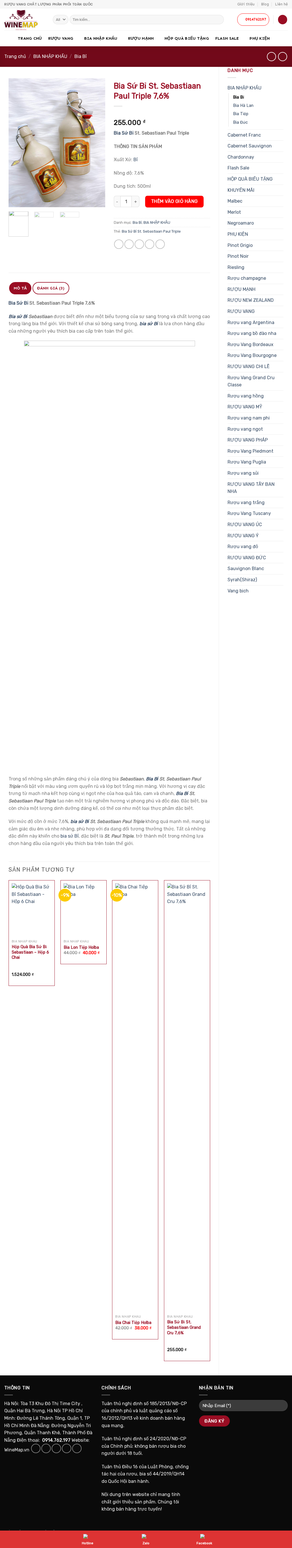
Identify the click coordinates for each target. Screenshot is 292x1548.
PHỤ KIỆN (260, 38)
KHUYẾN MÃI (241, 190)
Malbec (235, 201)
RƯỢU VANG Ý (243, 535)
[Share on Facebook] (118, 244)
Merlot (234, 212)
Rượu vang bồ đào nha (252, 333)
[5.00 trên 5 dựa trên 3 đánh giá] (162, 113)
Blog (265, 4)
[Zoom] (16, 200)
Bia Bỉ (80, 56)
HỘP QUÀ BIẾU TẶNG (187, 38)
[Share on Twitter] (129, 244)
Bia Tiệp (240, 113)
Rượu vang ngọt (245, 429)
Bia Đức (240, 122)
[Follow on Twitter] (56, 1448)
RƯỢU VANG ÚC (245, 524)
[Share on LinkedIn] (160, 244)
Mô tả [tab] (20, 288)
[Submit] (218, 20)
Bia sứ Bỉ (18, 316)
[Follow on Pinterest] (77, 1448)
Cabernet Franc (244, 135)
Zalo (146, 1543)
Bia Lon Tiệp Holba (81, 947)
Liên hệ (281, 4)
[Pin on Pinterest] (149, 244)
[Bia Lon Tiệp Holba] (84, 910)
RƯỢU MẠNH (141, 38)
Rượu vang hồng (246, 396)
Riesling (236, 267)
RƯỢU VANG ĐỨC (247, 557)
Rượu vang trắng (246, 502)
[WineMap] (24, 19)
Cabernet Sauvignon (250, 146)
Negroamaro (241, 223)
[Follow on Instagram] (46, 1448)
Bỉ (135, 159)
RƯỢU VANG (61, 38)
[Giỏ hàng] (282, 19)
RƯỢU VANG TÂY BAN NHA (251, 488)
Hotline (87, 1543)
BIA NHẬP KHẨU (100, 38)
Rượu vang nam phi (249, 418)
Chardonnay (241, 157)
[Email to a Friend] (139, 244)
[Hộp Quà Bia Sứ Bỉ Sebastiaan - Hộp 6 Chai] (32, 910)
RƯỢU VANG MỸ (245, 407)
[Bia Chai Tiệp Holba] (135, 1097)
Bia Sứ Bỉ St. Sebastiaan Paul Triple (151, 231)
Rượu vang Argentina (251, 322)
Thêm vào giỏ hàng (174, 201)
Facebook (204, 1543)
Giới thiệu (246, 4)
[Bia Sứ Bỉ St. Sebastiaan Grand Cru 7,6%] (187, 1097)
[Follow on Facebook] (35, 1448)
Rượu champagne (247, 278)
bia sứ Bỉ (79, 821)
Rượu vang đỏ (243, 546)
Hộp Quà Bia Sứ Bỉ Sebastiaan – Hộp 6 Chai (30, 952)
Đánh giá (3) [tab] (50, 288)
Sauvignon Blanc (246, 568)
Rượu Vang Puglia (247, 462)
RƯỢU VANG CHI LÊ (248, 366)
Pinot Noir (238, 256)
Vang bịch (238, 591)
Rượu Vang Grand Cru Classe (251, 381)
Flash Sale (227, 38)
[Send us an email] (66, 1448)
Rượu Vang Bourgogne (252, 355)
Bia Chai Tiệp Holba (133, 1322)
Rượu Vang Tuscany (249, 513)
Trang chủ (30, 38)
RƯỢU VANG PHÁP (248, 440)
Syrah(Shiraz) (242, 579)
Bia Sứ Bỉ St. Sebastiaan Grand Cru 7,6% (184, 1327)
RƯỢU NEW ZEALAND (251, 300)
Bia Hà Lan (243, 105)
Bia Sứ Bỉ (123, 133)
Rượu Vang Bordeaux (250, 344)
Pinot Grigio (240, 245)
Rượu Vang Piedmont (250, 451)
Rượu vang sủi (243, 473)
